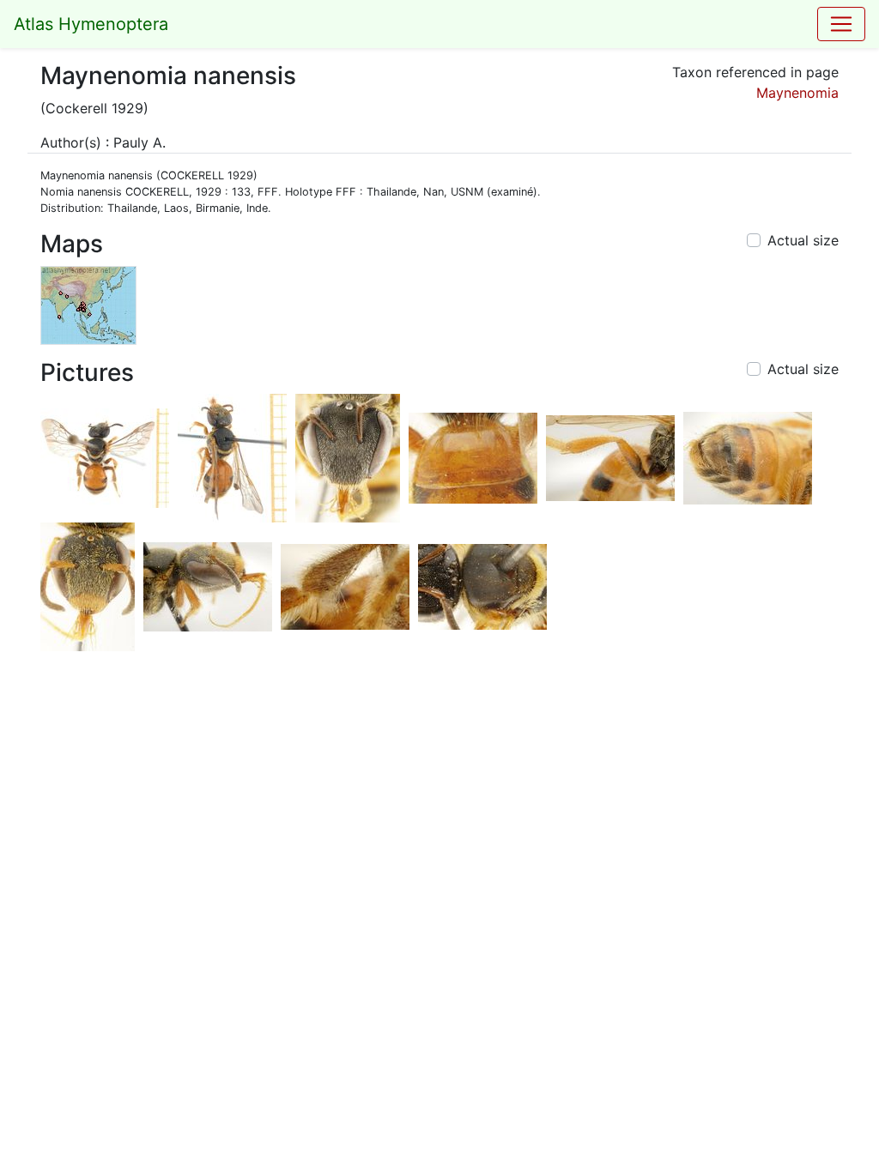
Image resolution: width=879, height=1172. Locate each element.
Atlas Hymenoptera (91, 24)
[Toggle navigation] (841, 24)
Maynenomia (797, 92)
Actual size (803, 240)
